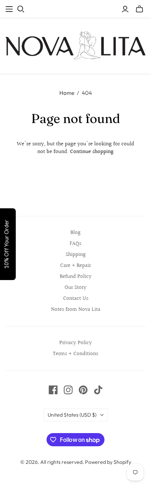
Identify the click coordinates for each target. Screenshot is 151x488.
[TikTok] (98, 389)
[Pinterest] (83, 389)
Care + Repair (75, 265)
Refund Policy (76, 276)
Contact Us (75, 298)
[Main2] (9, 9)
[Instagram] (68, 389)
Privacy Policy (75, 343)
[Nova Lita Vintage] (75, 45)
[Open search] (21, 9)
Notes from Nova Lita (75, 309)
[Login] (125, 9)
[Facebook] (53, 389)
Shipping (76, 254)
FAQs (75, 243)
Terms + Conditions (75, 354)
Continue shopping (92, 152)
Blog (75, 232)
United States (72, 414)
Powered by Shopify (108, 462)
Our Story (75, 287)
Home (66, 92)
